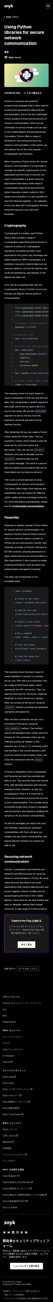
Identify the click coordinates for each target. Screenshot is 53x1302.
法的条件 (6, 1291)
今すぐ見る (26, 944)
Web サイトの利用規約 (14, 1295)
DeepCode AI (9, 1021)
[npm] (21, 1232)
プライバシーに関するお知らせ (26, 1291)
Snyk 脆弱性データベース (15, 1101)
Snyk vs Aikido (10, 1207)
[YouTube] (8, 1232)
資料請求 (7, 1142)
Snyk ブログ (12, 16)
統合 (5, 1015)
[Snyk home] (8, 6)
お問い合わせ (9, 1135)
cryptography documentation (28, 506)
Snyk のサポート (11, 1095)
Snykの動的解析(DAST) (14, 1201)
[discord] (26, 1232)
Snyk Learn (8, 1083)
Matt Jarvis (15, 57)
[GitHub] (17, 1232)
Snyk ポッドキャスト (13, 1049)
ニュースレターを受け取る (26, 1266)
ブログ (6, 1043)
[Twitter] (4, 1232)
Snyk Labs (8, 1076)
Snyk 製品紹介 (10, 1176)
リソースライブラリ (12, 1036)
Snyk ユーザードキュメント (16, 1089)
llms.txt (6, 1061)
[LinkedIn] (13, 1232)
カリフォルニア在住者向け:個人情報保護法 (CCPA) (26, 1298)
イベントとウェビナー (13, 1154)
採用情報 (7, 1148)
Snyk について (10, 1129)
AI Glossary (8, 1055)
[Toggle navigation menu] (48, 6)
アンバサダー (9, 1160)
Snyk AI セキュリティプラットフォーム (22, 1003)
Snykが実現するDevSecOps (17, 1182)
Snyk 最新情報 (10, 1108)
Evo (5, 1009)
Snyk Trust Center (12, 1114)
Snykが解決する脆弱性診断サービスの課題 (24, 1194)
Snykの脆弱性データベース (16, 1188)
